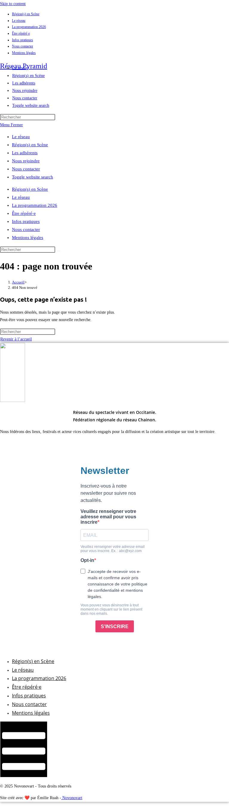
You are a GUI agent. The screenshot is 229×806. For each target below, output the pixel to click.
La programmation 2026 (29, 27)
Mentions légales (24, 53)
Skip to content (13, 3)
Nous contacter (22, 46)
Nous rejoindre (26, 160)
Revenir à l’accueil (16, 339)
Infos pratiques (22, 40)
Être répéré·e (21, 33)
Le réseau (18, 21)
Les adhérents (25, 152)
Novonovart (71, 798)
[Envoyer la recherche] (58, 251)
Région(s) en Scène (25, 14)
